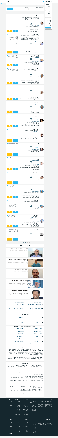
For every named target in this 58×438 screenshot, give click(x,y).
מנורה (35, 427)
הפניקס (35, 423)
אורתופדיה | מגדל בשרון (21, 333)
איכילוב (27, 427)
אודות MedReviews (33, 402)
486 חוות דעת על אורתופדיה (35, 149)
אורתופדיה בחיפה (39, 317)
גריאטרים (18, 410)
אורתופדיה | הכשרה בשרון (38, 341)
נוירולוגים (19, 405)
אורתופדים (26, 402)
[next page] (21, 243)
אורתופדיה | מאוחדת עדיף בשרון (19, 343)
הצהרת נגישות (34, 406)
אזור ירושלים (10, 422)
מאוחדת (34, 432)
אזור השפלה (10, 427)
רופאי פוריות (18, 406)
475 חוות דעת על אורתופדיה (35, 164)
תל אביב (19, 421)
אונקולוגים (26, 413)
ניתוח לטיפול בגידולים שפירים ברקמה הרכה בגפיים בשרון (16, 308)
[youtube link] (8, 434)
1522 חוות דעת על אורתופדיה (35, 61)
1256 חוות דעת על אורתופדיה (35, 75)
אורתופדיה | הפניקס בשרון (20, 336)
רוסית (11, 401)
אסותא (27, 423)
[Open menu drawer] (51, 1)
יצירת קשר (34, 401)
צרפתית (11, 405)
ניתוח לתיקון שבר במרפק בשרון (19, 302)
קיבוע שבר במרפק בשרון (20, 304)
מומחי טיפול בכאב (17, 414)
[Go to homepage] (46, 1)
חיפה (19, 423)
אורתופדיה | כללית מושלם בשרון (19, 341)
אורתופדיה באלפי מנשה (21, 317)
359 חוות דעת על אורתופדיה (35, 221)
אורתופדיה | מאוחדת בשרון (20, 328)
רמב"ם (27, 431)
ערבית (11, 402)
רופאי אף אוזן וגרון (25, 409)
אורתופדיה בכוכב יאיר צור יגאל (37, 319)
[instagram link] (10, 434)
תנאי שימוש (34, 405)
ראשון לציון (18, 426)
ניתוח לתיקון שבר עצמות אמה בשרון (37, 302)
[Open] (46, 7)
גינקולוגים (26, 401)
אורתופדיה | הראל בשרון (38, 336)
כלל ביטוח (34, 424)
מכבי (35, 431)
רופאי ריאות (18, 409)
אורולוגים (19, 401)
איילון (35, 428)
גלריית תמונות (34, 409)
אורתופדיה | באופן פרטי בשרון (20, 331)
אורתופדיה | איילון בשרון (21, 338)
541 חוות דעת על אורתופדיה (35, 121)
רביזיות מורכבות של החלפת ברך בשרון (18, 306)
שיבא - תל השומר (25, 426)
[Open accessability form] (1, 3)
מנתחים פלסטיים (25, 405)
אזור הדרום (10, 426)
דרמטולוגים (26, 406)
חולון (19, 431)
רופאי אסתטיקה (25, 414)
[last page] (19, 243)
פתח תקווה (18, 427)
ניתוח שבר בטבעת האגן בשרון (37, 306)
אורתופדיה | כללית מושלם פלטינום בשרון (36, 343)
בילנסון (27, 430)
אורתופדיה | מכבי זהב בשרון (38, 331)
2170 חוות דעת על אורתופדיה (35, 25)
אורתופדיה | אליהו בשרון (38, 338)
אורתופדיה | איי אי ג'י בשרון (38, 333)
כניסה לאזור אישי (33, 412)
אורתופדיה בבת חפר (21, 322)
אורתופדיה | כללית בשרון (38, 328)
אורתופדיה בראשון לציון (21, 319)
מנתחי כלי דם (18, 413)
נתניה (19, 430)
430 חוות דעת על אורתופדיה (35, 178)
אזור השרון (10, 423)
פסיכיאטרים (26, 410)
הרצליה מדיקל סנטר (25, 421)
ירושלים (19, 422)
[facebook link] (11, 434)
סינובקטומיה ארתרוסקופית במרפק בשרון (36, 308)
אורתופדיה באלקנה (39, 322)
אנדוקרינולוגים (18, 402)
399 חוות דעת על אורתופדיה (35, 191)
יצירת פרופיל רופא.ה (34, 411)
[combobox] (35, 9)
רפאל (27, 422)
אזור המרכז (10, 421)
